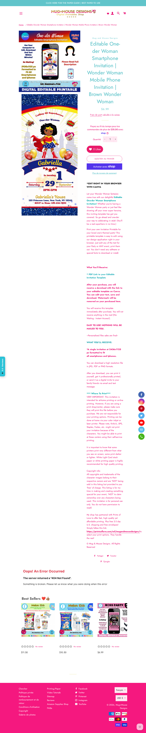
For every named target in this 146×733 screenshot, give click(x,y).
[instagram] (141, 401)
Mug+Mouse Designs (121, 706)
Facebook (82, 688)
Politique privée (26, 692)
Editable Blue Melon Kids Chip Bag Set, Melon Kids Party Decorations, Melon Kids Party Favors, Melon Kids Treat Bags (74, 641)
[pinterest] (141, 408)
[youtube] (141, 422)
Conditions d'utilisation (29, 707)
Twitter (81, 692)
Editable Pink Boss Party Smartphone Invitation (112, 641)
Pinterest (82, 696)
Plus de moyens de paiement (104, 173)
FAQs (49, 708)
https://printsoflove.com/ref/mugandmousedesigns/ (113, 531)
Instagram (82, 700)
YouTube (82, 704)
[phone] (141, 436)
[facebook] (141, 394)
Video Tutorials (54, 692)
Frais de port (96, 114)
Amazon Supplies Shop (57, 704)
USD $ (120, 698)
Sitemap (50, 696)
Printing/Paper (54, 688)
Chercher (23, 688)
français (119, 690)
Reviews (50, 700)
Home (21, 24)
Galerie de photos (27, 714)
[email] (141, 429)
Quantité (97, 139)
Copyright (23, 710)
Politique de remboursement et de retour (29, 700)
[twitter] (141, 415)
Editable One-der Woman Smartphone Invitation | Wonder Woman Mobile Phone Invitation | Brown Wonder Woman (72, 24)
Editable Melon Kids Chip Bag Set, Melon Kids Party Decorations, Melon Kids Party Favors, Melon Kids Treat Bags (36, 641)
